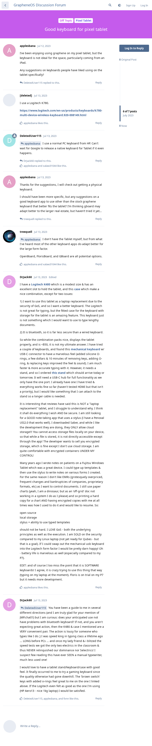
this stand (59, 373)
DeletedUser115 (35, 608)
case (77, 289)
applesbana (32, 143)
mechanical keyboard (85, 349)
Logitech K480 (40, 284)
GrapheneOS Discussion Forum (40, 5)
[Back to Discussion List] (5, 5)
